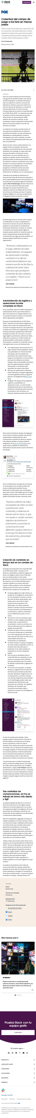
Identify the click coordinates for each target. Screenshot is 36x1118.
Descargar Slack (5, 1095)
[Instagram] (12, 1053)
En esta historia (7, 90)
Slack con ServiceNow (20, 443)
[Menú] (34, 2)
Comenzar (26, 2)
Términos (12, 1099)
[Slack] (5, 2)
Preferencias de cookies (24, 1099)
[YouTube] (23, 1053)
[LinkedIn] (9, 1053)
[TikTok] (27, 1053)
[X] (20, 1053)
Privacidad (4, 1099)
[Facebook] (16, 1053)
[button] (15, 995)
